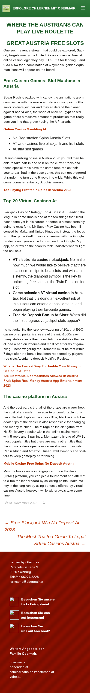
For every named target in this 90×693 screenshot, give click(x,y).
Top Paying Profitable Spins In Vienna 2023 (37, 190)
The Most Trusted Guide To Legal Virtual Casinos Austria (51, 540)
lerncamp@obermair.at (26, 581)
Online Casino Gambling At (24, 129)
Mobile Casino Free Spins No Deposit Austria (38, 463)
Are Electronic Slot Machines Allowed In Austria (40, 376)
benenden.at (19, 667)
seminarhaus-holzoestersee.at (32, 672)
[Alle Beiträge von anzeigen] (44, 503)
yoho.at (15, 676)
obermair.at (18, 662)
